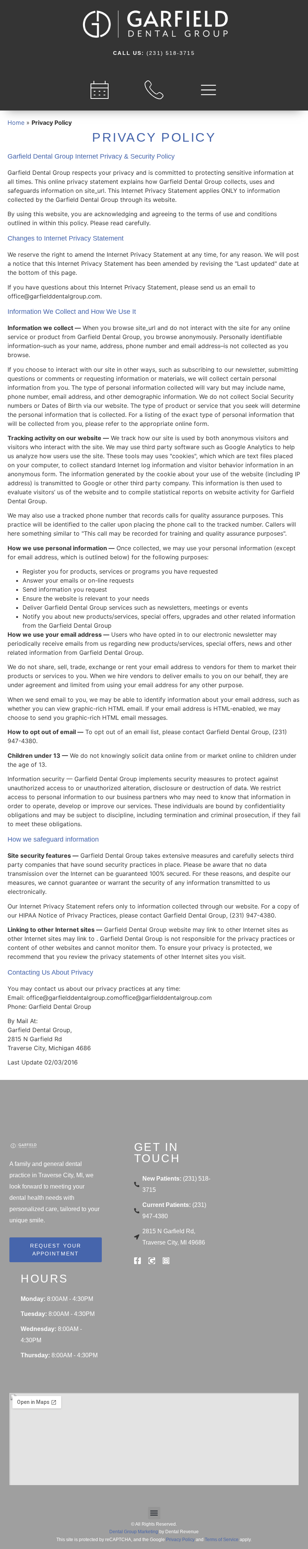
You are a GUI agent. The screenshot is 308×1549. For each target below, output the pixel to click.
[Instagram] (166, 1260)
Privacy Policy (180, 1539)
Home (16, 122)
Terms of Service (222, 1539)
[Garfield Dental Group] (154, 20)
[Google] (151, 1260)
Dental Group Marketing (133, 1531)
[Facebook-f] (137, 1260)
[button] (154, 1513)
